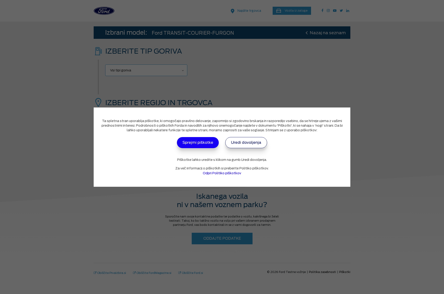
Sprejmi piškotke (197, 142)
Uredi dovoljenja (246, 142)
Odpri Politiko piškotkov (222, 173)
